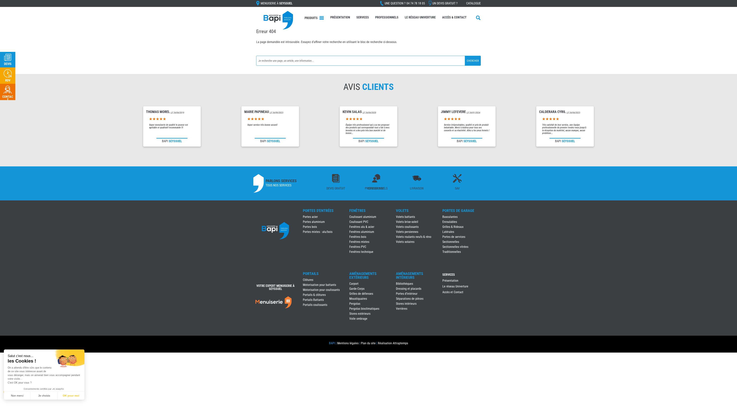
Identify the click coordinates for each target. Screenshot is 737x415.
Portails (311, 273)
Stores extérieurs (359, 313)
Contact (7, 98)
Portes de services (453, 237)
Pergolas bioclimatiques (364, 308)
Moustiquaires (358, 298)
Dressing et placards (408, 288)
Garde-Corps (356, 288)
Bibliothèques (404, 284)
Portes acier (310, 217)
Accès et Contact (452, 292)
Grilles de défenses (361, 293)
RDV (7, 80)
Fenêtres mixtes (359, 242)
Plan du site (368, 343)
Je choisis (44, 395)
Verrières (401, 308)
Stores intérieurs (406, 303)
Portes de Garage (458, 210)
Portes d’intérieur (406, 293)
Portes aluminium (314, 222)
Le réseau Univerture (420, 17)
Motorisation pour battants (319, 285)
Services (362, 17)
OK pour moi (71, 395)
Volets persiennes (407, 232)
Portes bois (310, 227)
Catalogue (473, 3)
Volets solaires (405, 242)
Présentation (340, 17)
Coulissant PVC (358, 222)
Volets (402, 210)
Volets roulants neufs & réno (413, 237)
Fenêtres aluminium (361, 232)
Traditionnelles (451, 252)
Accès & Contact (454, 17)
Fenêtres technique (361, 252)
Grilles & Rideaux (453, 227)
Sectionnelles (450, 242)
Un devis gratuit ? (445, 3)
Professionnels (386, 17)
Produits (311, 18)
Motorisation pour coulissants (321, 290)
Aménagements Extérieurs (363, 275)
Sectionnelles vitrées (455, 247)
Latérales (448, 232)
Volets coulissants (407, 227)
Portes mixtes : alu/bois (317, 232)
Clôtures (308, 280)
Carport (354, 284)
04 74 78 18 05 (416, 3)
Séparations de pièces (409, 298)
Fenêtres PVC (357, 247)
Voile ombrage (358, 318)
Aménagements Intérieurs (409, 275)
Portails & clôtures (314, 295)
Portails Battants (313, 300)
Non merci (17, 395)
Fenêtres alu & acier (361, 227)
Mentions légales (348, 343)
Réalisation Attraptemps (393, 343)
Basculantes (450, 217)
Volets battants (405, 217)
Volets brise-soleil (407, 222)
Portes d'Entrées (318, 210)
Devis (8, 64)
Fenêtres (357, 210)
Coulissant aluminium (362, 217)
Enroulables (449, 222)
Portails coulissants (315, 305)
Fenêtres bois (357, 237)
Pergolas (354, 303)
